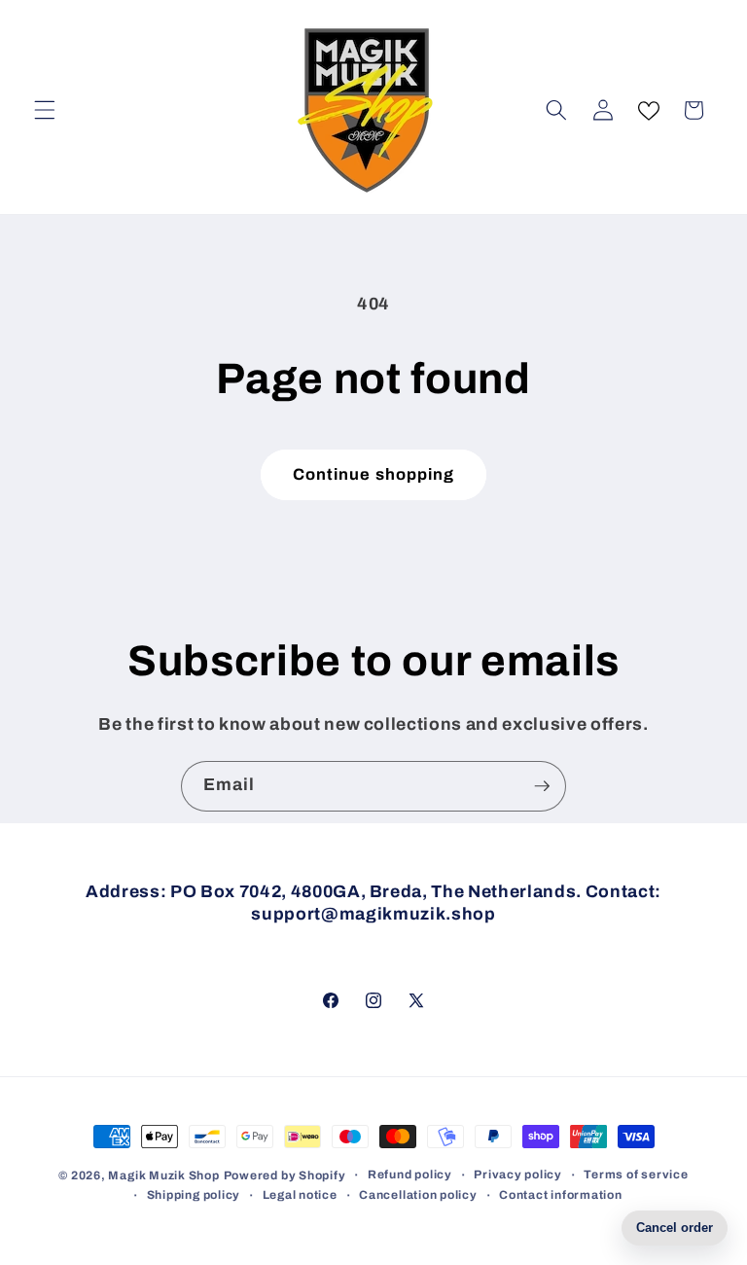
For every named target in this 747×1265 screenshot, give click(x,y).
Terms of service (636, 1174)
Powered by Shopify (285, 1175)
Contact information (560, 1195)
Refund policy (410, 1174)
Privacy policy (518, 1174)
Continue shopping (374, 474)
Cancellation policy (418, 1195)
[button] (44, 110)
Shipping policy (194, 1195)
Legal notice (300, 1195)
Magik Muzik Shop (163, 1175)
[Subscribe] (541, 786)
